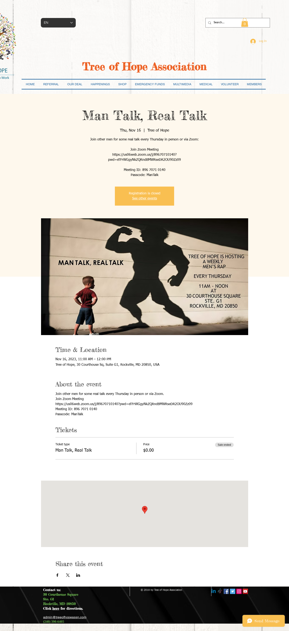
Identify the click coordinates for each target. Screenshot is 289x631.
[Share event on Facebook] (57, 575)
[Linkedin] (213, 591)
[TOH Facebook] (226, 591)
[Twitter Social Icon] (232, 591)
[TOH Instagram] (239, 591)
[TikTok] (220, 591)
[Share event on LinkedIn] (78, 575)
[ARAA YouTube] (245, 591)
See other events (144, 198)
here (55, 608)
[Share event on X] (68, 575)
